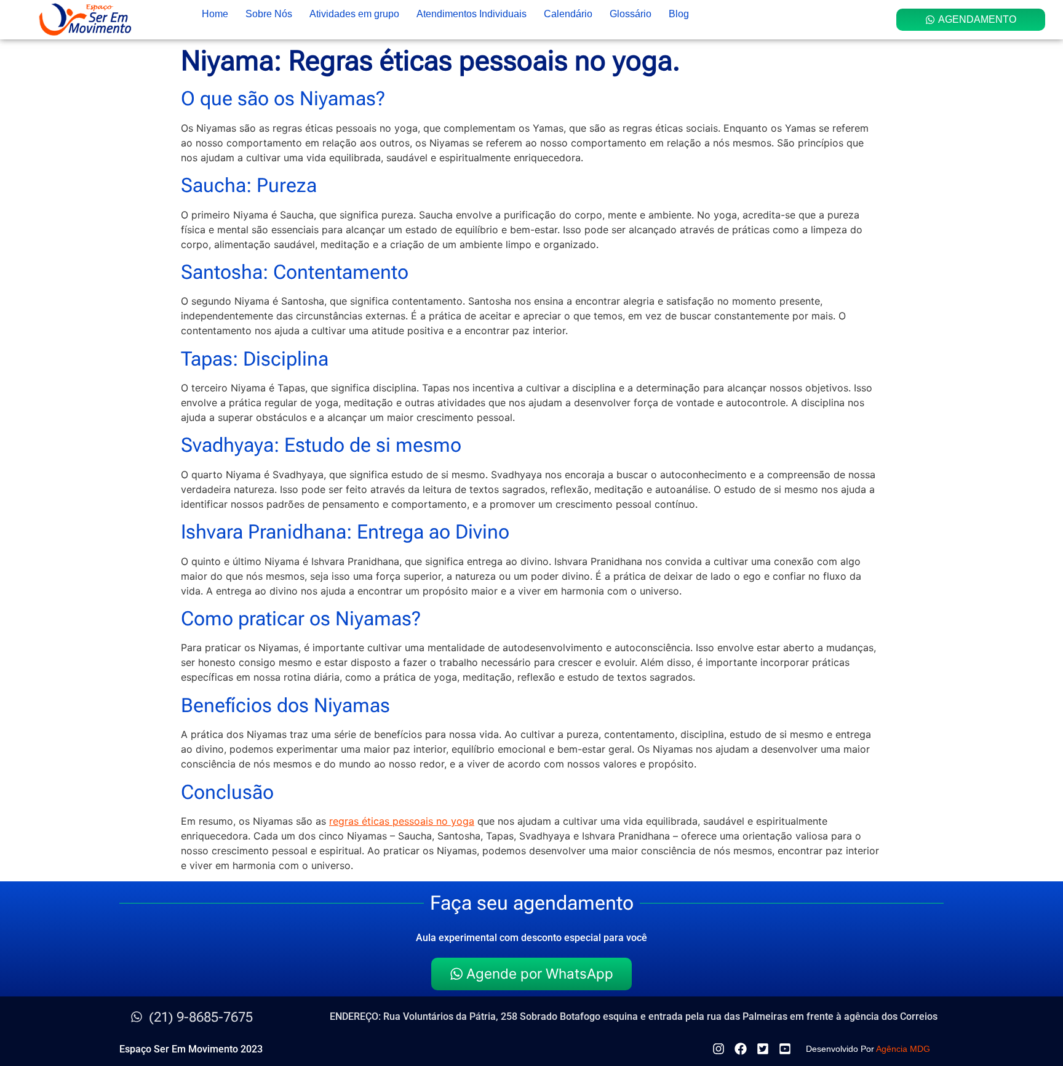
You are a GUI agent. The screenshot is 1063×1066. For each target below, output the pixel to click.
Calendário (568, 14)
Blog (679, 14)
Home (215, 14)
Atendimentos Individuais (471, 14)
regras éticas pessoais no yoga (401, 821)
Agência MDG (903, 1049)
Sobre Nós (268, 14)
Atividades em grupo (354, 14)
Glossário (630, 14)
